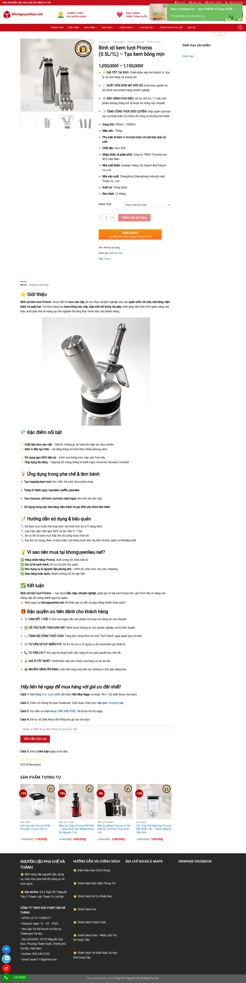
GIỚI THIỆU (73, 27)
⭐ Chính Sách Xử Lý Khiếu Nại (92, 896)
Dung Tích (105, 204)
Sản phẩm (118, 41)
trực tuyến (48, 694)
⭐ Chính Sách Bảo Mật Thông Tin (94, 883)
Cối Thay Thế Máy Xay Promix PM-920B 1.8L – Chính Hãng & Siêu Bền (153, 829)
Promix (107, 258)
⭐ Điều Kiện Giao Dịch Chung (91, 870)
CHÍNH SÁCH (126, 27)
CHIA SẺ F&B (146, 27)
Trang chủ (104, 41)
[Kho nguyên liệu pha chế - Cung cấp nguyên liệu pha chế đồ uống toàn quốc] (24, 14)
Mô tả (23, 284)
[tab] (23, 285)
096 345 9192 (67, 711)
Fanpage (113, 703)
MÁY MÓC (107, 27)
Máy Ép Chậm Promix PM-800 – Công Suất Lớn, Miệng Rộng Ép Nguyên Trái (76, 829)
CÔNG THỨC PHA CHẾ (171, 27)
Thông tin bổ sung (38, 284)
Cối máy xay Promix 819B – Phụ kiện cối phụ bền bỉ (36, 827)
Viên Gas (188, 56)
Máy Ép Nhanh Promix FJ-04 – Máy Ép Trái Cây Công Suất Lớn (115, 829)
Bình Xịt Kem (154, 41)
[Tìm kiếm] (240, 27)
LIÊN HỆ (191, 27)
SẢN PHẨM (89, 27)
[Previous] (26, 75)
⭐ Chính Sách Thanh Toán (89, 922)
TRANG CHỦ (57, 27)
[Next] (87, 75)
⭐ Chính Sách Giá (84, 909)
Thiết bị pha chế (135, 41)
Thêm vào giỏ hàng (134, 217)
